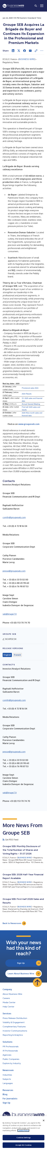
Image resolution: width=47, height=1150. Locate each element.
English (7, 655)
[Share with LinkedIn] (13, 51)
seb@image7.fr (10, 614)
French (17, 655)
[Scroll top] (37, 982)
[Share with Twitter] (19, 51)
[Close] (43, 1120)
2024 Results (26, 393)
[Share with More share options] (42, 51)
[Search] (36, 6)
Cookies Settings (23, 1137)
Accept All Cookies (23, 1145)
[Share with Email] (30, 51)
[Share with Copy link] (36, 51)
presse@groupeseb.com (14, 571)
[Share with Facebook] (24, 51)
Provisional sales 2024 (30, 388)
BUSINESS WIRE (27, 59)
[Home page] (13, 6)
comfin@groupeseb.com (14, 517)
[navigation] (41, 5)
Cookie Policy (23, 1130)
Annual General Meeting (31, 404)
